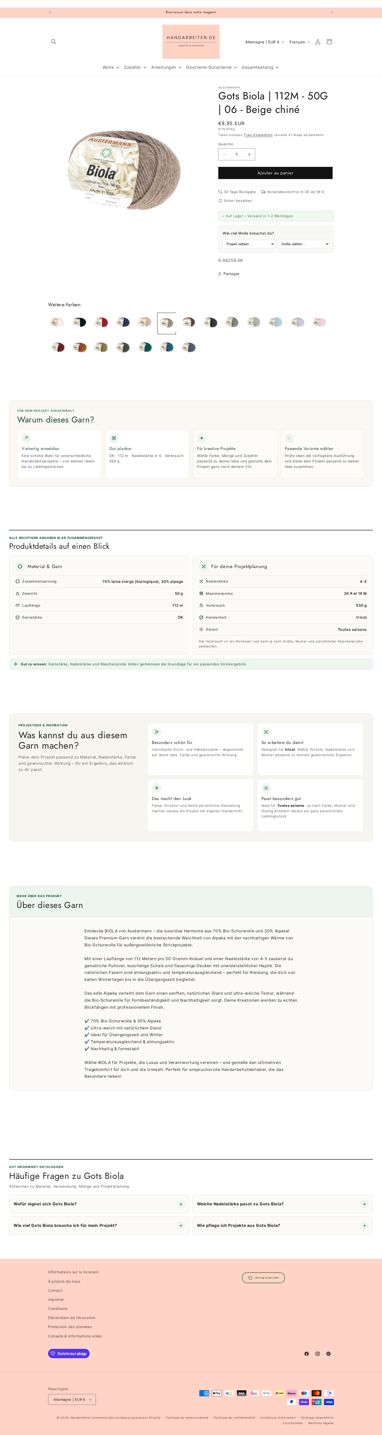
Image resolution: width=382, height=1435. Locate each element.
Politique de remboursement (187, 1417)
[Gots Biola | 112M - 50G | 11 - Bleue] (275, 323)
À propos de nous (64, 1281)
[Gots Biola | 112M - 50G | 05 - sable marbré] (144, 323)
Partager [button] (231, 273)
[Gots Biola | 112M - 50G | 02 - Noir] (79, 323)
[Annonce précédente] (50, 12)
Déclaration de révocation (72, 1317)
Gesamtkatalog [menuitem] (258, 67)
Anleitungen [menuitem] (163, 67)
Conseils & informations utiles (75, 1336)
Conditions (58, 1308)
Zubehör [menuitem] (132, 67)
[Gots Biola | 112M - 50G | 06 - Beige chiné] (166, 323)
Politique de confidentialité (234, 1417)
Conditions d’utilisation (278, 1417)
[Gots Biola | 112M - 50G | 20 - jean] (188, 347)
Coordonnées (293, 1423)
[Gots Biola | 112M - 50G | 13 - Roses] (319, 323)
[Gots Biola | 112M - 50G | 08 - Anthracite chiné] (210, 323)
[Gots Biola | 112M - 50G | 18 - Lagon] (144, 347)
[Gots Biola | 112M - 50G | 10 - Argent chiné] (254, 323)
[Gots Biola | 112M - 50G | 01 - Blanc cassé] (57, 323)
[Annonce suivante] (332, 12)
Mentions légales (321, 1423)
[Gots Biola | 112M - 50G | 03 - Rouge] (101, 323)
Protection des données (70, 1326)
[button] (54, 41)
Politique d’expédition (317, 1417)
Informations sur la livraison (73, 1272)
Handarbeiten (80, 1417)
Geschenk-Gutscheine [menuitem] (209, 67)
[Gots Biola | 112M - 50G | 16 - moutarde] (101, 347)
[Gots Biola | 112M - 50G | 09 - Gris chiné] (232, 323)
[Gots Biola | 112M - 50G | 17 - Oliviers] (123, 347)
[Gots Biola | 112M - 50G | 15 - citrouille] (79, 347)
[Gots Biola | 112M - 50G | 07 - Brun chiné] (188, 323)
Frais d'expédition (258, 135)
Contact (55, 1290)
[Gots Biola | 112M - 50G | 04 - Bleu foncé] (123, 323)
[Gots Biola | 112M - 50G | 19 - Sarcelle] (166, 347)
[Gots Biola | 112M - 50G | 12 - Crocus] (297, 323)
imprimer (56, 1299)
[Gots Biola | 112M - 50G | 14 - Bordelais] (57, 347)
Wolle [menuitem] (108, 67)
